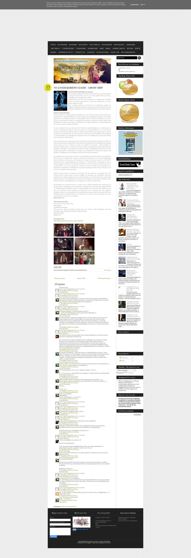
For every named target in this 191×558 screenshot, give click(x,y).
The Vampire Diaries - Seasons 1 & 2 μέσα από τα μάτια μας (134, 201)
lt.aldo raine (62, 419)
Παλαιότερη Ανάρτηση (104, 278)
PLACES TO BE (115, 52)
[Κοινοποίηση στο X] (58, 267)
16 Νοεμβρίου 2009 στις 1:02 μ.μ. (68, 349)
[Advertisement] (95, 26)
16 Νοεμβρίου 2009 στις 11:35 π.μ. (69, 332)
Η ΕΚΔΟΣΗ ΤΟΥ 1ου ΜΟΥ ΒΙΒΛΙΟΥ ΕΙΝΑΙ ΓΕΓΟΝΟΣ (133, 288)
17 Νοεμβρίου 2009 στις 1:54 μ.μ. (68, 470)
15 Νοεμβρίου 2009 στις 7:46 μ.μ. (68, 308)
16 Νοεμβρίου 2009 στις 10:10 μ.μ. (69, 432)
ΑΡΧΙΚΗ (53, 44)
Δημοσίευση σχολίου (60, 502)
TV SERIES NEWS (81, 48)
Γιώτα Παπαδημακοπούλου (67, 297)
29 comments (107, 270)
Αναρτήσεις (124, 357)
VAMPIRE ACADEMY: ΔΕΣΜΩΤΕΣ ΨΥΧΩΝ (133, 302)
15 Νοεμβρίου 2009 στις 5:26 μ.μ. (68, 303)
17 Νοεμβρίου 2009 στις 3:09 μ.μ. (68, 489)
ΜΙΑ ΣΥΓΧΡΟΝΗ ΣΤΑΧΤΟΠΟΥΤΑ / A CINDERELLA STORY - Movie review (133, 186)
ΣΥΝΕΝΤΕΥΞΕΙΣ (80, 52)
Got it (143, 4)
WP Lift (84, 542)
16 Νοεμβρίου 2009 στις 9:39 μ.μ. (68, 422)
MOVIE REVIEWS (107, 44)
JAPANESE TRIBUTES (119, 48)
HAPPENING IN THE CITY (65, 52)
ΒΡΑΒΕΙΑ (53, 52)
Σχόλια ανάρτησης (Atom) (68, 506)
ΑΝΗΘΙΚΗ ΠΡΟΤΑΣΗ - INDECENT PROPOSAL (133, 230)
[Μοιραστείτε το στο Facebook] (60, 267)
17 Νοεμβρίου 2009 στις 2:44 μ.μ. (68, 484)
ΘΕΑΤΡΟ (137, 48)
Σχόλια (123, 360)
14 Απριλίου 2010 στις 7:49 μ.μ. (68, 500)
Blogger (108, 541)
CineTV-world (63, 316)
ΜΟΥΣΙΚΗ (130, 48)
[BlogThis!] (56, 267)
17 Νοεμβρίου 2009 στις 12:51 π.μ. (69, 449)
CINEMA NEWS (130, 44)
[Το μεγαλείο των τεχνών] (119, 70)
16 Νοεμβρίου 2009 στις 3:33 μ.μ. (68, 360)
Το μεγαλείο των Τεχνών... (93, 541)
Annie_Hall (62, 333)
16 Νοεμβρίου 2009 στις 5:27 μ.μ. (68, 390)
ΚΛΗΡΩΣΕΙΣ (91, 52)
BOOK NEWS (73, 44)
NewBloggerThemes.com (104, 542)
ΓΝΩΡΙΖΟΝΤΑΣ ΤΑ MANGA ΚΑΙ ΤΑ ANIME (133, 258)
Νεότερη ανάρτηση (59, 278)
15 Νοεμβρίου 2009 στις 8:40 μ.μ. (68, 314)
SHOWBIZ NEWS (93, 48)
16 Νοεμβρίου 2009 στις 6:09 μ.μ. (68, 403)
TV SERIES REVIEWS (68, 48)
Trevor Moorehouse (65, 491)
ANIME (102, 48)
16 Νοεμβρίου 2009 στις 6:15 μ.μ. (68, 413)
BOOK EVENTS (83, 44)
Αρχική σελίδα (81, 278)
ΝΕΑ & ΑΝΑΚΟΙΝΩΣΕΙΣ (128, 52)
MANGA (108, 48)
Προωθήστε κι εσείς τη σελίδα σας (126, 71)
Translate (130, 373)
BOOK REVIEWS (62, 44)
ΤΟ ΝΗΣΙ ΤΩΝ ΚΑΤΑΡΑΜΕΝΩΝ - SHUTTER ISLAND (132, 216)
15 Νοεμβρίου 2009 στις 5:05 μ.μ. (68, 295)
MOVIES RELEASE (119, 44)
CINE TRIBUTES (55, 48)
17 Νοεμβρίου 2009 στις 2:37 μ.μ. (68, 475)
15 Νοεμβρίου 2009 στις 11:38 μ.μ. (69, 327)
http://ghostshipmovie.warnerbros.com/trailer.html (68, 221)
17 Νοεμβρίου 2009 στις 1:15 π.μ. (68, 456)
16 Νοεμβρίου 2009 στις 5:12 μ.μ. (68, 376)
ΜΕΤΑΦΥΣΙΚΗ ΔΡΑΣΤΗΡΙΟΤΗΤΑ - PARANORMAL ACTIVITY (132, 273)
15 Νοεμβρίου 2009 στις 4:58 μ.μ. (68, 290)
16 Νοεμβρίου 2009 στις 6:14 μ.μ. (68, 408)
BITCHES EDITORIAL (103, 52)
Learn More (134, 4)
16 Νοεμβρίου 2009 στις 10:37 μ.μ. (69, 437)
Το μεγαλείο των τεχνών (124, 68)
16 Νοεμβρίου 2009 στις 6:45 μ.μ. (68, 417)
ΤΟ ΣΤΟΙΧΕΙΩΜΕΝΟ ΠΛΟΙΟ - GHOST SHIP (78, 87)
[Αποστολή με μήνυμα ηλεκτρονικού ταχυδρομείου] (55, 267)
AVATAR (129, 244)
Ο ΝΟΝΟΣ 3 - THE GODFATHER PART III (133, 315)
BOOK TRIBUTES (95, 44)
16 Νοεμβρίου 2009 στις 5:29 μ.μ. (68, 398)
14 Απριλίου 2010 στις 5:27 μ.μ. (68, 495)
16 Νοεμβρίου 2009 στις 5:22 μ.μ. (68, 382)
